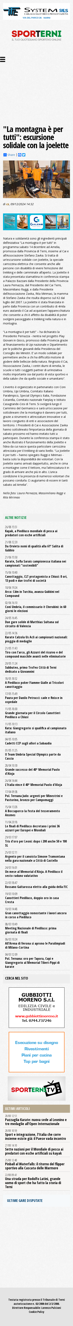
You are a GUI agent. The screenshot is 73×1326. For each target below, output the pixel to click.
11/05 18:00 (32, 713)
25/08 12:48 (34, 1164)
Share (11, 154)
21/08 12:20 (34, 546)
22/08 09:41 (33, 1181)
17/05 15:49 (33, 698)
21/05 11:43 (35, 652)
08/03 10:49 (30, 928)
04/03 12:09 (32, 960)
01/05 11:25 (33, 754)
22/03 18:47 (36, 884)
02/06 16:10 (35, 607)
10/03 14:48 (36, 913)
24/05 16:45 (32, 622)
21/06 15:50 (35, 561)
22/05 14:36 (36, 637)
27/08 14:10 (34, 1149)
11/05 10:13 (36, 728)
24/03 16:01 (33, 871)
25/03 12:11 (35, 856)
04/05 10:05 (28, 741)
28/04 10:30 (32, 769)
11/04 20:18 (32, 826)
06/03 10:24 (35, 943)
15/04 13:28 (32, 811)
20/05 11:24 (30, 667)
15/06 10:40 (36, 576)
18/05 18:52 (34, 682)
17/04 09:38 (34, 796)
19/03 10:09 (32, 898)
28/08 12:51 (36, 1120)
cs (7, 204)
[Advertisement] (36, 86)
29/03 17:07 (36, 841)
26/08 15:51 (31, 531)
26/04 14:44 (33, 782)
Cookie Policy (36, 1312)
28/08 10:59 (35, 1135)
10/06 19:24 (32, 591)
